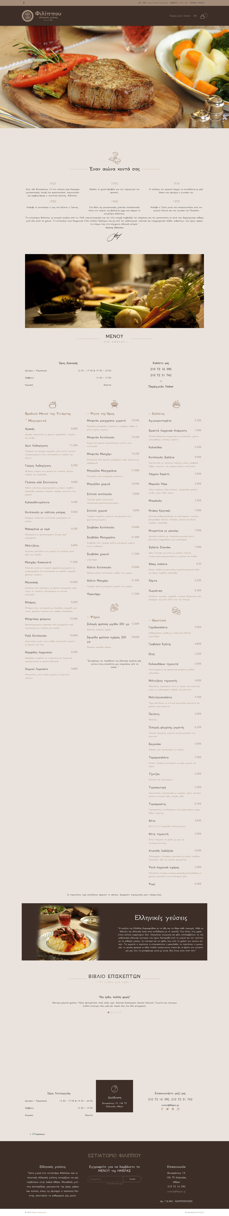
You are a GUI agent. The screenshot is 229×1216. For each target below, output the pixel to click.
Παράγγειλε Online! (180, 15)
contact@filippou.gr (170, 1105)
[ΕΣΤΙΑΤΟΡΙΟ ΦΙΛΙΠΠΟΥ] (41, 16)
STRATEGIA (199, 1212)
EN (195, 15)
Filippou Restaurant (39, 1212)
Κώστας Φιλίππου (115, 227)
